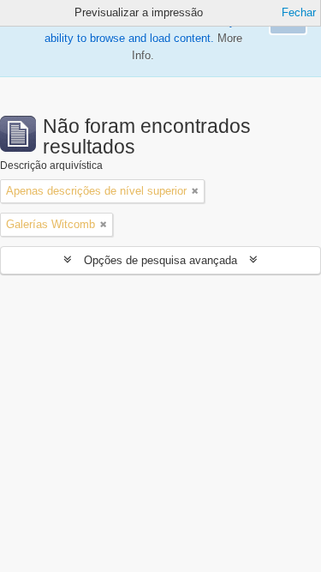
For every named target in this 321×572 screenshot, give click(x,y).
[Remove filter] (195, 191)
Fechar (299, 12)
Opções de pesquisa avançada (160, 260)
